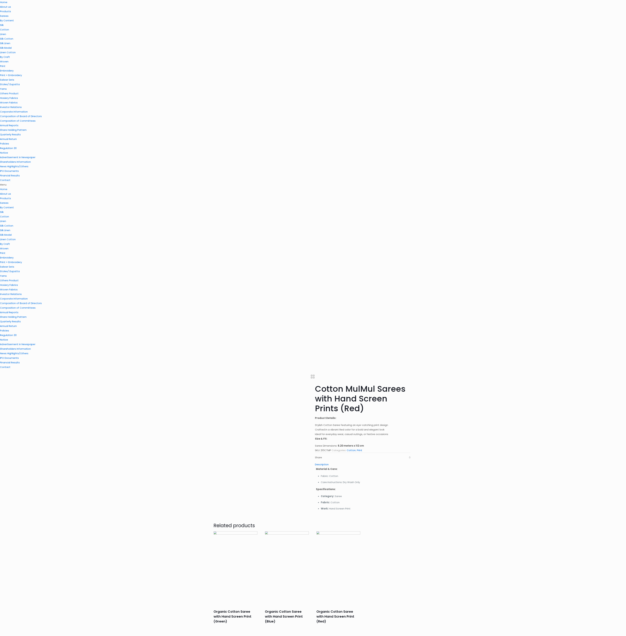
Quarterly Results (10, 134)
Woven (4, 61)
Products (5, 11)
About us (5, 6)
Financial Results (10, 175)
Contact (5, 180)
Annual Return (8, 139)
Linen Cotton (8, 52)
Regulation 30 (8, 148)
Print (2, 66)
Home (3, 2)
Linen (3, 34)
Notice (4, 152)
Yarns (3, 89)
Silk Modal (6, 48)
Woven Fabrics (9, 102)
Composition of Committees (18, 120)
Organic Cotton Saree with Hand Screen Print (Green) (232, 616)
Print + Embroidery (11, 75)
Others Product (9, 93)
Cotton (4, 29)
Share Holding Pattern (13, 130)
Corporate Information (14, 111)
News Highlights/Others (14, 166)
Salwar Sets (7, 79)
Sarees (4, 16)
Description (322, 464)
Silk (2, 25)
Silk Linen (5, 43)
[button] (313, 184)
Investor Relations (11, 107)
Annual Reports (9, 125)
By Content (7, 20)
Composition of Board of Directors (21, 116)
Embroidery (7, 70)
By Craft (5, 57)
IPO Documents (9, 171)
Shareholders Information (15, 162)
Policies (4, 143)
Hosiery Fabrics (9, 98)
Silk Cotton (6, 38)
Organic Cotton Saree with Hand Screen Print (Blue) (284, 616)
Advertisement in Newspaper (17, 157)
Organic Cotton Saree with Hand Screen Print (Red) (335, 616)
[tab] (362, 464)
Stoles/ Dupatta (10, 84)
